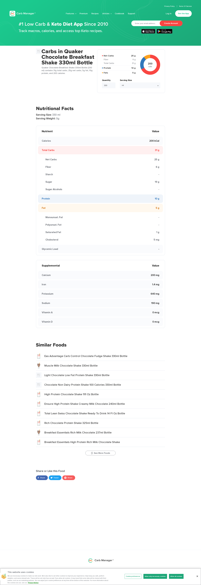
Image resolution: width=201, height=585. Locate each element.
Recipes (95, 13)
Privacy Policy (169, 6)
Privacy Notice (33, 583)
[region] (100, 576)
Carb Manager (22, 13)
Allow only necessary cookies (155, 576)
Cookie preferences (133, 576)
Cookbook (119, 13)
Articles (105, 13)
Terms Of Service (185, 6)
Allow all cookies (176, 576)
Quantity (106, 80)
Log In (168, 13)
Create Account (171, 23)
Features (70, 13)
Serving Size (126, 80)
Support (131, 13)
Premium (84, 13)
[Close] (197, 576)
